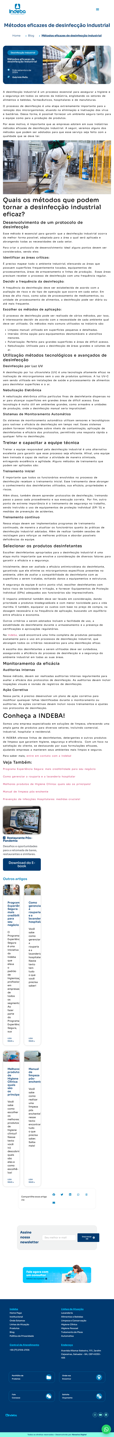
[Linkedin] (106, 1414)
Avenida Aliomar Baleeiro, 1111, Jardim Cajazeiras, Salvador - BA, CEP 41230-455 (81, 1354)
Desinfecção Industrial (23, 52)
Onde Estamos (17, 1320)
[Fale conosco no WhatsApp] (106, 1429)
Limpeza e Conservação (73, 1320)
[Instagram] (95, 1414)
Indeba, (13, 635)
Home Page (16, 1313)
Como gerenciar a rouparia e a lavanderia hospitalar (39, 776)
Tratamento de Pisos (72, 1332)
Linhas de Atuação (19, 1324)
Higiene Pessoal (69, 1328)
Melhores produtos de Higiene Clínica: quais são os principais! (47, 784)
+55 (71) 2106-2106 (19, 1350)
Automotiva (67, 1336)
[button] (97, 9)
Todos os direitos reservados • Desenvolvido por (57, 1434)
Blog (12, 1332)
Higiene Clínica (69, 1324)
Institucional (16, 1316)
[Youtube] (100, 1414)
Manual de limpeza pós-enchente (25, 791)
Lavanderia (67, 1313)
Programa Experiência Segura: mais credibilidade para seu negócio (49, 769)
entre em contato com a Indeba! (49, 755)
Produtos (14, 1328)
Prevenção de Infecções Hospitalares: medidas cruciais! (41, 799)
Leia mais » (11, 1039)
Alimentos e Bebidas (72, 1316)
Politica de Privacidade (22, 1336)
